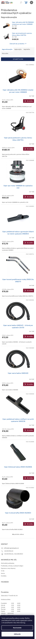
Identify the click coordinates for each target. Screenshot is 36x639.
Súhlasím (17, 634)
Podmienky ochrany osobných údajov (12, 566)
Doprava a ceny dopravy (8, 568)
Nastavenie (17, 628)
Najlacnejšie (18, 49)
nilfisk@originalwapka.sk (11, 548)
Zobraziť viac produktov (17, 43)
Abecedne (5, 53)
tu (24, 623)
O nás (2, 571)
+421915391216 (8, 551)
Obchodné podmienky (7, 563)
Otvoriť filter (18, 59)
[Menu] (32, 2)
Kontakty (3, 576)
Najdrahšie (27, 49)
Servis (3, 573)
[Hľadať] (21, 2)
